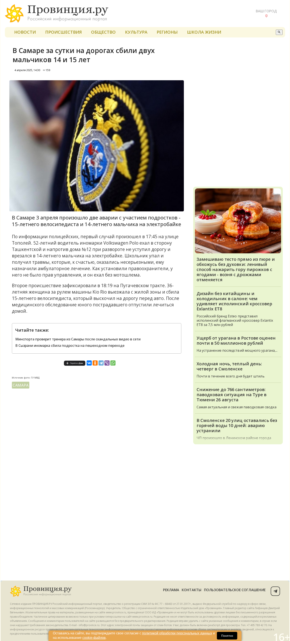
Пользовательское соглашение (235, 590)
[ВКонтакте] (89, 363)
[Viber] (107, 363)
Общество (103, 32)
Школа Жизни (204, 32)
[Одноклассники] (95, 363)
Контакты (191, 590)
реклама (171, 590)
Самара (20, 385)
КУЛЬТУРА (136, 32)
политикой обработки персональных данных (177, 633)
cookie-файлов (94, 638)
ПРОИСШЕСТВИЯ (63, 32)
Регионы (167, 32)
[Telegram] (101, 363)
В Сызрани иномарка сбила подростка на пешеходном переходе (69, 345)
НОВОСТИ (25, 32)
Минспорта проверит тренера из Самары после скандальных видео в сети (78, 339)
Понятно (227, 635)
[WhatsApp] (112, 363)
